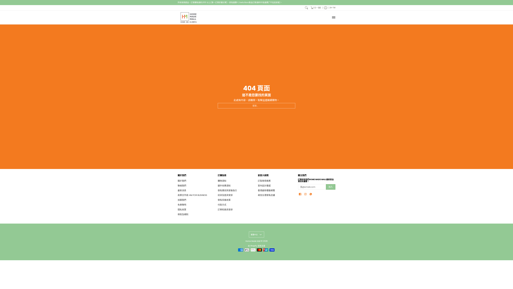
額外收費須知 (224, 185)
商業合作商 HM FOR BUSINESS (192, 195)
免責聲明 (182, 204)
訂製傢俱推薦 (264, 180)
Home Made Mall (253, 241)
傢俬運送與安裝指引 (227, 190)
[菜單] (333, 17)
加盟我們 (182, 199)
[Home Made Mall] (188, 17)
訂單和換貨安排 (225, 209)
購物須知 (222, 180)
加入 (331, 186)
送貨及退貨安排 (225, 195)
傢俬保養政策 (224, 199)
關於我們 (182, 180)
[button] (300, 194)
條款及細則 (183, 214)
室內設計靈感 (264, 185)
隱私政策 (182, 209)
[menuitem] (316, 7)
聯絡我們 (182, 185)
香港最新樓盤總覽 (266, 190)
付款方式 (222, 204)
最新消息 (182, 190)
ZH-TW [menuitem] (332, 7)
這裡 (265, 100)
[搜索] (306, 7)
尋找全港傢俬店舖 (266, 195)
